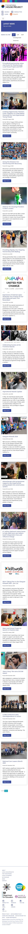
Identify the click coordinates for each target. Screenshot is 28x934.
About (3, 870)
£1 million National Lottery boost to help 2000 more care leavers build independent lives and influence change (14, 534)
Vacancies (16, 40)
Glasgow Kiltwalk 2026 (10, 436)
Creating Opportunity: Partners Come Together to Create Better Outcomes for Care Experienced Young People (13, 114)
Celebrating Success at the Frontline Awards (12, 346)
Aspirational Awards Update (12, 392)
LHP (18, 34)
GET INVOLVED (5, 877)
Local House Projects (8, 872)
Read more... (7, 85)
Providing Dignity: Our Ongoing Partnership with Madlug (14, 251)
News (3, 879)
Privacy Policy (6, 914)
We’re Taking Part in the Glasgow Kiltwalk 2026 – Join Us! (14, 582)
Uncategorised (17, 37)
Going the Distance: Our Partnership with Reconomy (12, 163)
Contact (4, 880)
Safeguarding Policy (16, 914)
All (13, 34)
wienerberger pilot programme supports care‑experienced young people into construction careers (13, 484)
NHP (22, 34)
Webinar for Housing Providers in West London (13, 207)
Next (6, 791)
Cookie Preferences (11, 917)
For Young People (7, 873)
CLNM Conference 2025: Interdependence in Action (12, 715)
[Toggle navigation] (3, 18)
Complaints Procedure (8, 915)
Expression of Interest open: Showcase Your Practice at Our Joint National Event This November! (13, 297)
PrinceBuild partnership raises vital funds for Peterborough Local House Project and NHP (13, 65)
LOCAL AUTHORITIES (7, 875)
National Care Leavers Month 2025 (13, 762)
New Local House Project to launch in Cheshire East (12, 629)
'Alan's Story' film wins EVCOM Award (13, 672)
